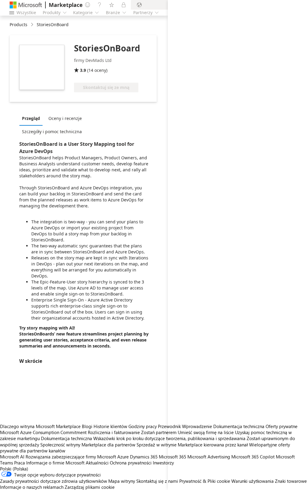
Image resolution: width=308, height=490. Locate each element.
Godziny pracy (142, 426)
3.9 (83, 70)
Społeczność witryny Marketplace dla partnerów (87, 445)
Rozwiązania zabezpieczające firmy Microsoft (71, 457)
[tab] (32, 118)
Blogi (87, 426)
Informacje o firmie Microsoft (55, 463)
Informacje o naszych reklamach (31, 487)
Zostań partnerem (159, 432)
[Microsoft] (26, 5)
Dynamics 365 (144, 457)
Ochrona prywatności (131, 463)
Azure (123, 457)
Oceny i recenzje (65, 118)
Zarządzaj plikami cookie (90, 487)
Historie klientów (110, 426)
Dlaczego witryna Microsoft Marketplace (40, 426)
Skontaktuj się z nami (157, 481)
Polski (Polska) (14, 469)
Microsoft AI (12, 457)
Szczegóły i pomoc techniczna (52, 131)
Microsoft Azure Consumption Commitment (44, 432)
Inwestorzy (163, 463)
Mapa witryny (121, 481)
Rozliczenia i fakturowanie (114, 432)
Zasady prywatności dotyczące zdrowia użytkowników (53, 481)
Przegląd (31, 118)
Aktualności (97, 463)
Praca (19, 463)
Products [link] (18, 24)
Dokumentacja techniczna (66, 438)
